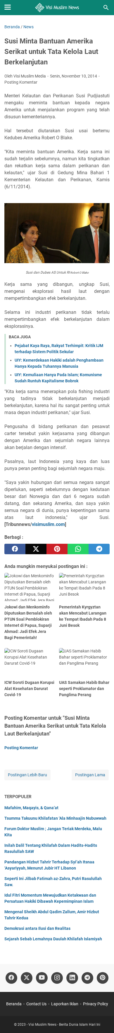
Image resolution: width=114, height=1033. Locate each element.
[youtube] (42, 978)
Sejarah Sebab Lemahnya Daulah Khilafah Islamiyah (53, 939)
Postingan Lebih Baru (27, 774)
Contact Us (36, 1004)
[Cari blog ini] (106, 7)
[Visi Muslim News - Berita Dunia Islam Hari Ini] (57, 7)
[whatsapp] (78, 549)
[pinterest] (57, 549)
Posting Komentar (20, 82)
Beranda (14, 1004)
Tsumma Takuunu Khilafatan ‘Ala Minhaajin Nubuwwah (55, 818)
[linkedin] (72, 978)
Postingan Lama (90, 774)
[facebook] (14, 549)
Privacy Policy (95, 1004)
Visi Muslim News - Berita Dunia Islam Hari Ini (64, 1025)
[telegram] (99, 549)
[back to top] (102, 1020)
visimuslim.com (48, 524)
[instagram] (57, 978)
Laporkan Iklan (64, 1004)
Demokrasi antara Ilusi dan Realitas (37, 928)
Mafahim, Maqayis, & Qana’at (31, 807)
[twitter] (35, 549)
